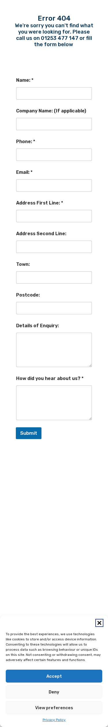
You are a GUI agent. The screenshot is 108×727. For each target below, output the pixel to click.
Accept (54, 676)
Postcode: (28, 295)
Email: (24, 172)
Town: (23, 264)
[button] (99, 623)
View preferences (54, 707)
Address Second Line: (41, 233)
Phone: (25, 141)
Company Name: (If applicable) (51, 111)
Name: (24, 80)
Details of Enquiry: (37, 325)
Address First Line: (39, 203)
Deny (54, 692)
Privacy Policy (54, 720)
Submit (28, 433)
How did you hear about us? (50, 378)
